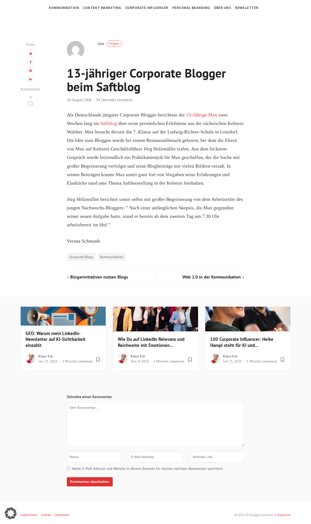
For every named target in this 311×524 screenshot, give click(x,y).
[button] (10, 513)
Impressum (62, 515)
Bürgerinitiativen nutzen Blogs (99, 277)
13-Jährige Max (201, 114)
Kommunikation (64, 7)
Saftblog (108, 123)
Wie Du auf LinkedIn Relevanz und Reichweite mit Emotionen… (151, 342)
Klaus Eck (45, 356)
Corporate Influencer (146, 7)
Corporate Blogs (81, 256)
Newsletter (247, 7)
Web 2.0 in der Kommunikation (211, 277)
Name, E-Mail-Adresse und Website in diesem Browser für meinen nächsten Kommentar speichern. (147, 468)
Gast (108, 43)
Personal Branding (191, 7)
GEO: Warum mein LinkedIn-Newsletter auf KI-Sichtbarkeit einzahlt (56, 339)
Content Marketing (102, 7)
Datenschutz (29, 515)
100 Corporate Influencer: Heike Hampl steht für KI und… (241, 342)
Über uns (222, 7)
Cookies (46, 515)
